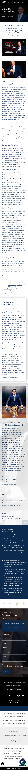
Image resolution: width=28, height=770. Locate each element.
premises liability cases (11, 685)
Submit (7, 671)
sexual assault (8, 289)
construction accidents (9, 684)
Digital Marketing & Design (15, 741)
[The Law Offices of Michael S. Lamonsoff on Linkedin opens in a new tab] (23, 696)
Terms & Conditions (7, 735)
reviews (19, 115)
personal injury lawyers (14, 682)
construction (12, 285)
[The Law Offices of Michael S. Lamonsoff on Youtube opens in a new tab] (18, 696)
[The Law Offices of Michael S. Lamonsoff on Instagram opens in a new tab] (5, 696)
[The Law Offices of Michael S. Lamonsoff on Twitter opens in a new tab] (14, 696)
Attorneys (10, 16)
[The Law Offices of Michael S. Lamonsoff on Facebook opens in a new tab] (9, 696)
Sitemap (24, 735)
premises (19, 285)
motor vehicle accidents (9, 287)
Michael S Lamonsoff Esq (9, 18)
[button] (25, 2)
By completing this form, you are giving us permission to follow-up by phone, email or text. (15, 665)
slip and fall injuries (19, 684)
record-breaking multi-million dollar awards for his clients (13, 109)
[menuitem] (5, 696)
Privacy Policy (16, 735)
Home (3, 16)
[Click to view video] (14, 47)
